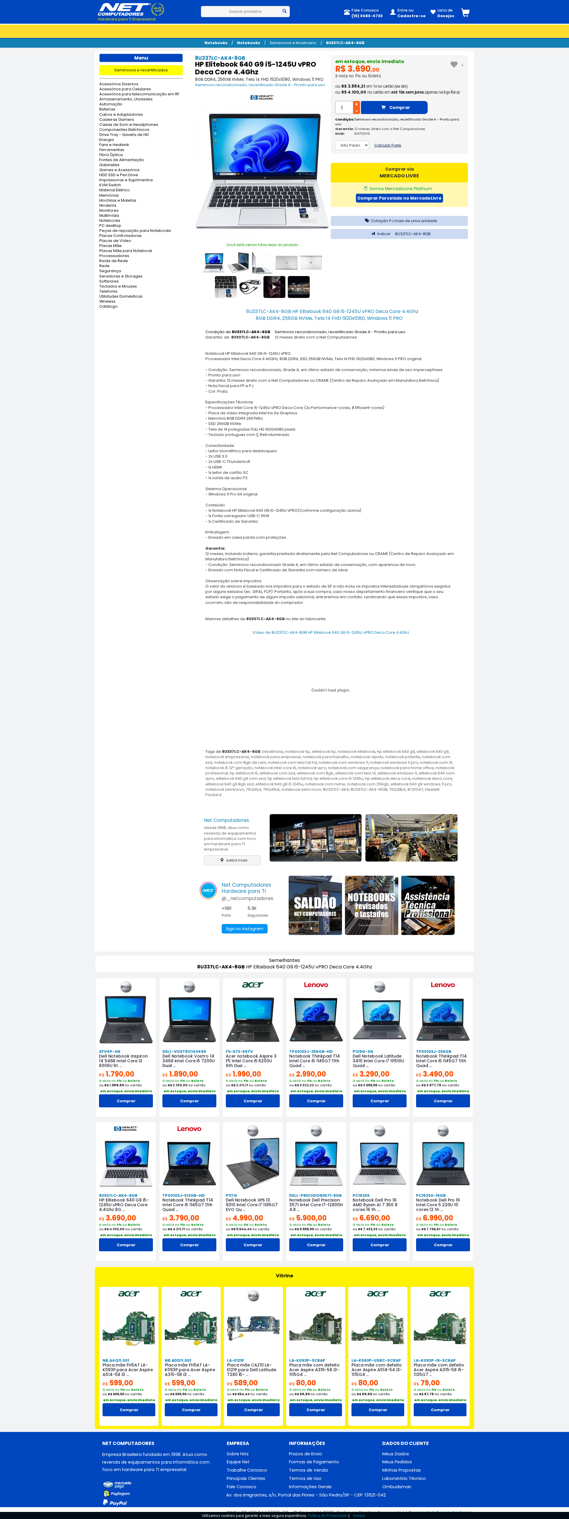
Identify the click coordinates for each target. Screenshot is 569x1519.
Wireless (107, 302)
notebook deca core (432, 778)
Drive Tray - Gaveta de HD (124, 135)
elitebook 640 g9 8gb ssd (229, 784)
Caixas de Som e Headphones (128, 125)
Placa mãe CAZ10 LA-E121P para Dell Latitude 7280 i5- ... (251, 1369)
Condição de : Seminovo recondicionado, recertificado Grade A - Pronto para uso (305, 331)
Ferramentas (111, 150)
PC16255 (361, 1195)
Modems (107, 206)
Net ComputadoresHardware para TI (246, 888)
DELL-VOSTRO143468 (184, 1051)
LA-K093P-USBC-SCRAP (376, 1360)
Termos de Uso (305, 1478)
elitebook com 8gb (315, 773)
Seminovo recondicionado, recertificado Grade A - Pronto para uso (260, 84)
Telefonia (108, 291)
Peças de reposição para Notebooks (135, 231)
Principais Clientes (246, 1478)
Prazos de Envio (305, 1454)
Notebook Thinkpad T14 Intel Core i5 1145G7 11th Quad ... (314, 1061)
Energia (106, 140)
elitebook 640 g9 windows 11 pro (421, 784)
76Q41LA (253, 789)
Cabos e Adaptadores (121, 115)
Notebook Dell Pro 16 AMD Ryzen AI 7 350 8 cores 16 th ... (375, 1204)
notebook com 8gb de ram (240, 762)
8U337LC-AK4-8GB (345, 42)
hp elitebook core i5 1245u (338, 778)
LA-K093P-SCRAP (307, 1360)
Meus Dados (395, 1454)
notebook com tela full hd (292, 762)
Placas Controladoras (120, 236)
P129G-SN (363, 1051)
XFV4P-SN (109, 1051)
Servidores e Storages (121, 276)
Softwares (109, 281)
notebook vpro (312, 767)
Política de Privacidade (327, 1515)
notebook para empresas (276, 756)
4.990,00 (244, 1218)
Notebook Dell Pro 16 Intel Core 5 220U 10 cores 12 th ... (438, 1204)
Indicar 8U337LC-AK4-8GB (403, 233)
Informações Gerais (310, 1487)
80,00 (302, 1383)
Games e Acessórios (119, 170)
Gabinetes (109, 165)
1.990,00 (243, 1074)
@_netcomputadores (247, 898)
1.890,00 (180, 1074)
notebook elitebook (356, 751)
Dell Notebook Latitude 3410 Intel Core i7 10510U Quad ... (378, 1061)
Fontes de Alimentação (121, 160)
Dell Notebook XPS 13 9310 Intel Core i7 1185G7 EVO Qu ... (252, 1204)
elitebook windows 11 (397, 773)
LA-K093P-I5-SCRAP (435, 1360)
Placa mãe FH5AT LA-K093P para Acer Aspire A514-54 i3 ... (128, 1369)
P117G (231, 1195)
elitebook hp (324, 751)
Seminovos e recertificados (141, 70)
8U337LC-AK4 (336, 789)
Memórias (109, 196)
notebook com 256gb (368, 784)
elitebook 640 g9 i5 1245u (279, 784)
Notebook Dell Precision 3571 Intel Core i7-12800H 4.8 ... (316, 1204)
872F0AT (415, 789)
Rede (104, 266)
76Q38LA (397, 789)
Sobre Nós (238, 1454)
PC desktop (110, 226)
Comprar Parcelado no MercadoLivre (399, 198)
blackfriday (273, 751)
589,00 (242, 1383)
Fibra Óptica (111, 155)
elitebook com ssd (277, 773)
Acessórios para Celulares (125, 89)
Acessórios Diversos (118, 84)
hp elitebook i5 (244, 773)
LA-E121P (235, 1360)
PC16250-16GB (431, 1195)
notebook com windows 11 (343, 762)
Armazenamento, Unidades (126, 99)
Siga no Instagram (244, 929)
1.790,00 (116, 1074)
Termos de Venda (308, 1470)
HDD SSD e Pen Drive (118, 175)
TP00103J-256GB (433, 1051)
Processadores (114, 256)
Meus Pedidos (397, 1462)
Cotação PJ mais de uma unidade (403, 220)
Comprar (399, 107)
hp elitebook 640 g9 (396, 751)
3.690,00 (117, 1218)
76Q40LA (271, 789)
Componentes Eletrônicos (124, 130)
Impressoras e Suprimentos (126, 180)
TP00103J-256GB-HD (311, 1051)
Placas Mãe (110, 246)
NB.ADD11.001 (178, 1360)
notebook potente (402, 756)
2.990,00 (307, 1074)
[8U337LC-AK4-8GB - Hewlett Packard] (262, 98)
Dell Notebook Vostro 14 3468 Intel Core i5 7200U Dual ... (188, 1061)
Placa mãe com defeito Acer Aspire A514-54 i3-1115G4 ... (376, 1369)
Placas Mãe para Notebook (125, 251)
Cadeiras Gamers (116, 120)
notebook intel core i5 (275, 767)
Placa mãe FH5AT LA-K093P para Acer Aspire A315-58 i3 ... (190, 1369)
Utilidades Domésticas (121, 297)
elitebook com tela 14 (355, 773)
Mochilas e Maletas (117, 201)
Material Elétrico (114, 190)
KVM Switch (110, 185)
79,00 (427, 1383)
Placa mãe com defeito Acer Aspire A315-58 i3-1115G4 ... (314, 1369)
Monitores (109, 211)
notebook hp (297, 751)
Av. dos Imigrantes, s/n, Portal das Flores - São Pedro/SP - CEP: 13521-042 (306, 1495)
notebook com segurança (353, 767)
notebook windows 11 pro (394, 762)
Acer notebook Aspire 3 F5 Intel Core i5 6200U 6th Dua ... (251, 1061)
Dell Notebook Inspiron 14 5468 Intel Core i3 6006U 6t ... (123, 1061)
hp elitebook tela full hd (289, 778)
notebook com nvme (325, 784)
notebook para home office (407, 767)
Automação (110, 104)
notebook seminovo (224, 789)
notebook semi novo (301, 789)
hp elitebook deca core (387, 778)
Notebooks (216, 42)
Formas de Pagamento (314, 1462)
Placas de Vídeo (115, 241)
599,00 (118, 1383)
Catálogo (108, 307)
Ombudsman (396, 1487)
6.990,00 (434, 1218)
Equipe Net (238, 1462)
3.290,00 (371, 1074)
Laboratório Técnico (404, 1478)
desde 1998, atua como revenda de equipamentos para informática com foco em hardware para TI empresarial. (230, 838)
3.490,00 (434, 1074)
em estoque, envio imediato (369, 61)
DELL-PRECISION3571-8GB (315, 1195)
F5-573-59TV (239, 1051)
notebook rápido (367, 756)
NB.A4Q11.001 (116, 1360)
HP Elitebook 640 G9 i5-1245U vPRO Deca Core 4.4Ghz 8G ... (124, 1204)
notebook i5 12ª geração (228, 767)
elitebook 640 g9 (433, 751)
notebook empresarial (227, 756)
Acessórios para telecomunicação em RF (139, 94)
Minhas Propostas (401, 1470)
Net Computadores (226, 820)
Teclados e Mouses (118, 286)
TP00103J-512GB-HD (183, 1195)
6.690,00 (371, 1218)
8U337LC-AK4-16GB (369, 789)
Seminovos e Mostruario (293, 43)
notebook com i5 (436, 762)
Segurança (110, 271)
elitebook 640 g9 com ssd (241, 778)
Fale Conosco (241, 1487)
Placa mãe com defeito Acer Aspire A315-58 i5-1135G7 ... (439, 1369)
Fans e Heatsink (114, 145)
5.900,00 (308, 1218)
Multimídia (109, 216)
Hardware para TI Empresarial (127, 19)
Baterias (107, 109)
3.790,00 (180, 1218)
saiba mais (236, 860)
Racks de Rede (113, 261)
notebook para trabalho (326, 756)
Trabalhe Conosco (247, 1470)
